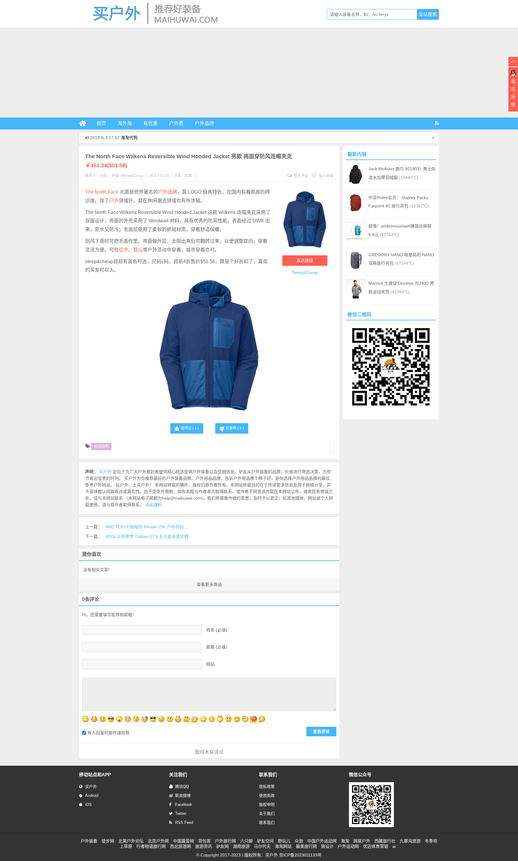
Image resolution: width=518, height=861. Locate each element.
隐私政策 (267, 786)
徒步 (123, 249)
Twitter (180, 813)
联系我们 (267, 822)
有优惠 (150, 123)
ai (394, 846)
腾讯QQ (182, 786)
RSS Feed (184, 822)
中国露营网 (183, 841)
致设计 (327, 846)
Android (91, 795)
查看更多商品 (209, 584)
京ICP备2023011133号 (300, 855)
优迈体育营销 (375, 846)
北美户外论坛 (131, 841)
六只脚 (246, 841)
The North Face (101, 191)
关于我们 (267, 813)
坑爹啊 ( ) (235, 428)
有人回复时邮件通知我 (109, 732)
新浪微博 (183, 795)
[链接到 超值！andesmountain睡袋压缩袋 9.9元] (355, 239)
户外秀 (176, 123)
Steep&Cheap (132, 176)
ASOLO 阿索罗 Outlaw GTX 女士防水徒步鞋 (147, 536)
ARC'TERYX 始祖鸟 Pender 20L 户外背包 (145, 526)
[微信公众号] (371, 826)
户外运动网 (348, 846)
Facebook (183, 804)
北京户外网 (158, 841)
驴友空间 (265, 841)
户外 (114, 200)
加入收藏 (325, 176)
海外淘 (125, 123)
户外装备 (89, 841)
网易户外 (361, 841)
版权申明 (267, 804)
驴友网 (222, 846)
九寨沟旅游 (410, 841)
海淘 (345, 841)
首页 (101, 123)
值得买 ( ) (190, 428)
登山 (138, 249)
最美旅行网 (306, 846)
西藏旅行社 (384, 841)
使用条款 (267, 795)
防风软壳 (101, 446)
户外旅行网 (225, 841)
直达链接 (304, 260)
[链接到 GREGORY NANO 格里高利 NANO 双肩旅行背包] (355, 268)
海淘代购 (129, 137)
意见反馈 (513, 93)
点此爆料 (153, 504)
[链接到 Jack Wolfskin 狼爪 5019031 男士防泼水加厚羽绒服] (355, 182)
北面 (188, 176)
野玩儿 (284, 841)
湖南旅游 (241, 846)
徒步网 (108, 841)
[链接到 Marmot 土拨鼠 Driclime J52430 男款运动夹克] (355, 297)
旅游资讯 (203, 846)
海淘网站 (283, 846)
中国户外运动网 (322, 841)
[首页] (85, 123)
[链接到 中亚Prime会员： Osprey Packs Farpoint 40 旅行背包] (355, 211)
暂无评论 (300, 176)
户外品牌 (204, 123)
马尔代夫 (262, 846)
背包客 (204, 841)
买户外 (91, 786)
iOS (88, 804)
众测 (299, 841)
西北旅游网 (180, 846)
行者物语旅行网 (151, 846)
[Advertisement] (259, 72)
